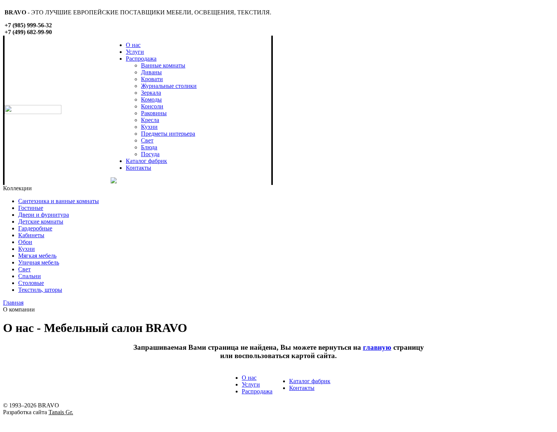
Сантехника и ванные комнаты (58, 201)
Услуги (135, 52)
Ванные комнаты (163, 65)
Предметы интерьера (168, 133)
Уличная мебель (38, 262)
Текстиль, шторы (40, 289)
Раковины (154, 113)
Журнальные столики (169, 86)
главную (377, 347)
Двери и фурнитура (43, 214)
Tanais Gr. (61, 412)
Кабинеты (31, 235)
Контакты (138, 167)
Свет (147, 140)
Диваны (151, 72)
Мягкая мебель (37, 255)
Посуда (150, 154)
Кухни (149, 127)
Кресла (150, 120)
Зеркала (151, 92)
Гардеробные (35, 228)
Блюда (149, 147)
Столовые (31, 283)
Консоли (152, 106)
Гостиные (30, 208)
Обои (25, 242)
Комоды (151, 99)
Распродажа (141, 58)
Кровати (152, 79)
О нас (133, 45)
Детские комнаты (40, 221)
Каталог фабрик (146, 161)
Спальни (29, 276)
